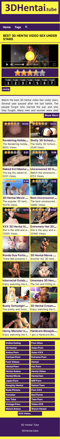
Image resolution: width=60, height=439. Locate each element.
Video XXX (37, 404)
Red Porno (37, 394)
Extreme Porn (38, 357)
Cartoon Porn (13, 357)
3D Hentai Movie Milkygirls (20, 197)
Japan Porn (12, 380)
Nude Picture (13, 389)
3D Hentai (11, 347)
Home (7, 27)
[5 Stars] (42, 73)
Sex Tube (11, 399)
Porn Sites (37, 343)
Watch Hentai (38, 408)
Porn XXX (36, 389)
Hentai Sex (37, 375)
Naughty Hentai (14, 385)
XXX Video (24, 413)
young (6, 89)
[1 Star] (18, 73)
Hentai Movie (13, 375)
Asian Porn (37, 347)
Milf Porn (36, 380)
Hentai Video (38, 371)
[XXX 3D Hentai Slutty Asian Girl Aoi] (16, 222)
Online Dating (13, 343)
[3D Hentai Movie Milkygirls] (16, 194)
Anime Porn (12, 352)
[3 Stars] (30, 73)
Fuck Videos (12, 361)
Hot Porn (36, 366)
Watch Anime (13, 408)
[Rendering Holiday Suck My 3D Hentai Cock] (16, 136)
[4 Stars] (36, 73)
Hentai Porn (12, 366)
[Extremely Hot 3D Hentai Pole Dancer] (43, 222)
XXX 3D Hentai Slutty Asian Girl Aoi (26, 226)
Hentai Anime (13, 371)
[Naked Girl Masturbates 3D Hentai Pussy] (16, 165)
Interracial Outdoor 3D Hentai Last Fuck (29, 280)
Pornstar (10, 394)
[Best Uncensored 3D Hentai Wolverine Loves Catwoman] (43, 194)
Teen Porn (37, 399)
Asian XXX (37, 352)
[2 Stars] (24, 73)
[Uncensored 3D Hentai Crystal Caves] (43, 165)
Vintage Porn (13, 404)
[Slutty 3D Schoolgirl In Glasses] (43, 136)
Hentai (35, 361)
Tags (18, 27)
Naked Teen (38, 385)
